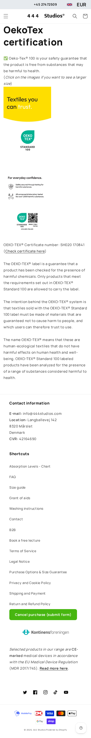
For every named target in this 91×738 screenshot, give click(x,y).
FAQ (12, 477)
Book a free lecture (24, 540)
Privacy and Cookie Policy (30, 583)
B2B (12, 530)
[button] (6, 16)
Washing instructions (26, 508)
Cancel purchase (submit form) (43, 614)
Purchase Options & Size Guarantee (38, 572)
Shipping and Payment (27, 593)
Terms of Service (22, 551)
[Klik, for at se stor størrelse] (27, 160)
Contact (16, 519)
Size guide (17, 487)
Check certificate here (25, 251)
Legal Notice (19, 561)
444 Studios (39, 729)
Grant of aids (19, 498)
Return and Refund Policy (29, 604)
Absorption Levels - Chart (30, 466)
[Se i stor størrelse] (27, 238)
